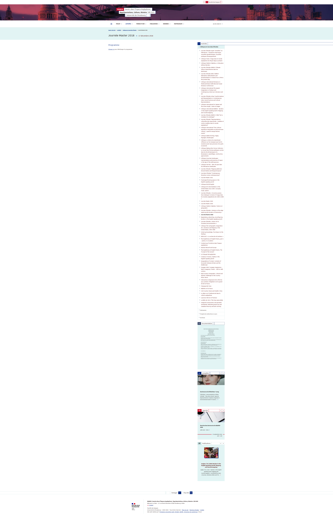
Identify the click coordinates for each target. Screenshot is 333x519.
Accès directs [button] (217, 24)
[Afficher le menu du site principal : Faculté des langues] (204, 2)
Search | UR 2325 (111, 30)
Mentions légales (194, 510)
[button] (179, 492)
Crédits (202, 510)
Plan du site (185, 510)
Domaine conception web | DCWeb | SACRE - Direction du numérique (179, 512)
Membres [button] (166, 24)
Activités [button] (128, 24)
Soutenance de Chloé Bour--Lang (209, 392)
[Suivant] (223, 373)
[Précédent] (220, 373)
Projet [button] (118, 24)
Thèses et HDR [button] (140, 24)
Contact (151, 505)
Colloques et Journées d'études (129, 30)
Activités (119, 30)
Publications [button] (154, 24)
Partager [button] (174, 493)
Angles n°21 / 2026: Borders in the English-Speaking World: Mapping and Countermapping (211, 465)
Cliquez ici (111, 49)
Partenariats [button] (178, 24)
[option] (211, 391)
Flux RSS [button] (186, 493)
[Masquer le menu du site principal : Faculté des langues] (222, 2)
